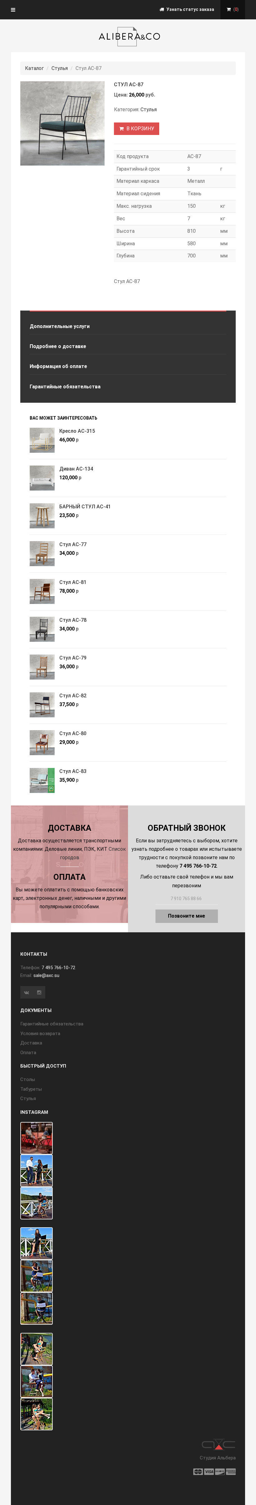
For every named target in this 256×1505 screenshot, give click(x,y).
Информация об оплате (58, 366)
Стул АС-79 (72, 658)
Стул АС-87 (128, 84)
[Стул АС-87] (62, 123)
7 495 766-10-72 (58, 967)
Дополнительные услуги (60, 326)
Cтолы (27, 1079)
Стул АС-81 (72, 582)
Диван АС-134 (76, 469)
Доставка (31, 1043)
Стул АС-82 (72, 696)
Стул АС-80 (72, 733)
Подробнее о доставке (58, 346)
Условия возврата (40, 1033)
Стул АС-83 (72, 771)
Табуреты (31, 1089)
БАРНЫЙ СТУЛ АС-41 (85, 507)
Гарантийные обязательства (65, 387)
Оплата (28, 1052)
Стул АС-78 (72, 620)
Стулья (60, 68)
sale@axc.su (46, 975)
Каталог (34, 68)
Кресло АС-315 (77, 431)
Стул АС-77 (72, 544)
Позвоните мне (186, 916)
